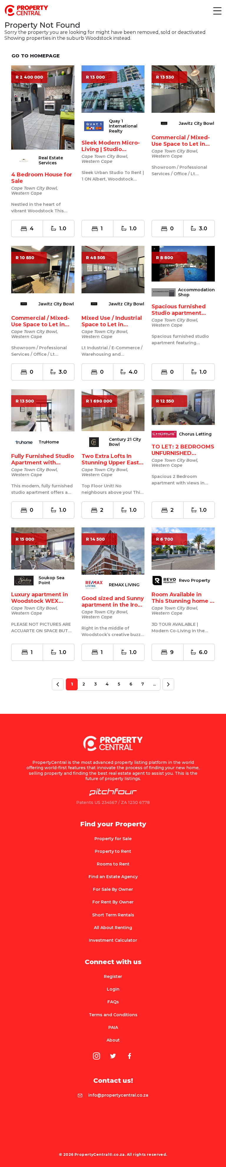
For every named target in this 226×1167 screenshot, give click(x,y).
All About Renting (113, 927)
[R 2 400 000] (42, 107)
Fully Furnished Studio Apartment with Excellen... (42, 462)
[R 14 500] (113, 551)
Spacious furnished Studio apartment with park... (179, 313)
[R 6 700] (183, 548)
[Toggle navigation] (217, 10)
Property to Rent (113, 851)
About (113, 1040)
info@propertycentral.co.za (118, 1095)
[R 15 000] (42, 548)
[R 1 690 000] (113, 410)
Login (113, 989)
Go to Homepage (35, 56)
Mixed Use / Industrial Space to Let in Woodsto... (112, 324)
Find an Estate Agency (113, 876)
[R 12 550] (183, 407)
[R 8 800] (183, 263)
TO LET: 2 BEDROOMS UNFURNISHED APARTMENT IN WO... (183, 453)
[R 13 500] (42, 410)
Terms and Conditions (113, 1014)
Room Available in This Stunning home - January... (182, 601)
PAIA (113, 1027)
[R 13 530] (183, 89)
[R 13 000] (113, 89)
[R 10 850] (42, 269)
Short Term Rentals (113, 915)
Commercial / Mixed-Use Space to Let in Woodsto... (181, 144)
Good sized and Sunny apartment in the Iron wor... (113, 605)
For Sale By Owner (113, 889)
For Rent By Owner (113, 902)
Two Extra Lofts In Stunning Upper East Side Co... (110, 462)
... (154, 684)
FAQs (113, 1001)
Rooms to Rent (113, 864)
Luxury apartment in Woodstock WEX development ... (39, 601)
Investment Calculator (113, 940)
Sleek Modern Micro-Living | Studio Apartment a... (111, 149)
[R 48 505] (113, 269)
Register (113, 976)
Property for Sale (113, 838)
